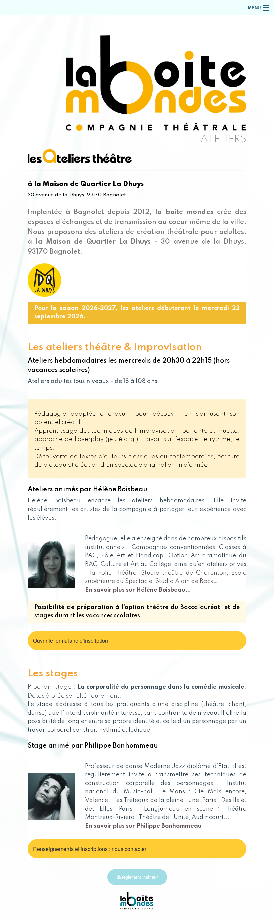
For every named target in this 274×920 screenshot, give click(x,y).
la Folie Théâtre (113, 573)
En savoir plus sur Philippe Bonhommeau (143, 826)
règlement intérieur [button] (139, 877)
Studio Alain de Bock (184, 581)
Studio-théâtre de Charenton (183, 573)
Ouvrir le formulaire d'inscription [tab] (70, 640)
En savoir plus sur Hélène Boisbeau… (138, 590)
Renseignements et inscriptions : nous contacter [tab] (89, 849)
